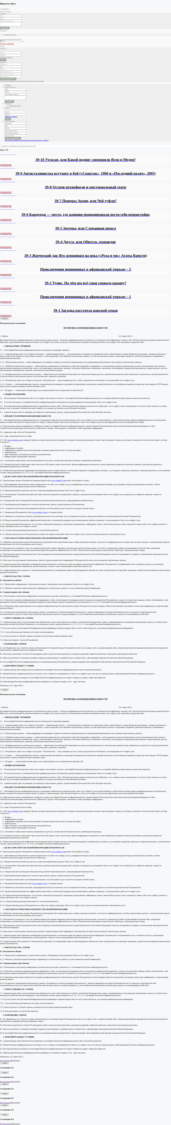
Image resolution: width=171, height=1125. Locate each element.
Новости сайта (10, 35)
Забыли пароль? (6, 57)
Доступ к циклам (7, 44)
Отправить (4, 28)
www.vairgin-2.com (15, 440)
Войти (3, 60)
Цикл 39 (32, 146)
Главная (5, 9)
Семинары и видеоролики (18, 146)
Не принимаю (5, 1061)
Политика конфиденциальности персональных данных (22, 81)
